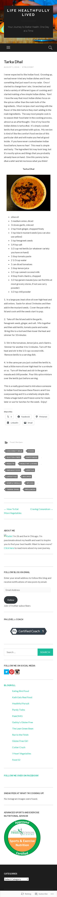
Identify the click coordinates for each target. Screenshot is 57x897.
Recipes (19, 442)
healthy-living (28, 464)
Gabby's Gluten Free (22, 722)
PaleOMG (17, 716)
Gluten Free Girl (20, 740)
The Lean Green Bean (22, 728)
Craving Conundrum (41, 509)
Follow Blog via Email (17, 572)
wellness (30, 489)
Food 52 (16, 759)
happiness (31, 457)
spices (30, 483)
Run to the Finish (20, 734)
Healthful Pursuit (20, 703)
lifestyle (12, 476)
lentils (30, 470)
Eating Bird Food (20, 691)
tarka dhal (13, 489)
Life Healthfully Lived (28, 12)
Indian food (13, 470)
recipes (27, 476)
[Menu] (8, 47)
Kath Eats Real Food (22, 697)
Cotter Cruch (18, 747)
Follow (10, 599)
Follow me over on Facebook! (21, 775)
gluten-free (13, 457)
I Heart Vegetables (21, 753)
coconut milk (14, 451)
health (10, 464)
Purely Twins (18, 709)
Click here (9, 548)
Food (12, 442)
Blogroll (10, 685)
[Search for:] (28, 652)
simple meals (14, 483)
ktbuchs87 (28, 67)
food (31, 451)
